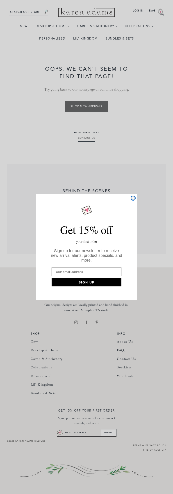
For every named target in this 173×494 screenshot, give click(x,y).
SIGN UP (87, 282)
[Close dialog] (133, 198)
